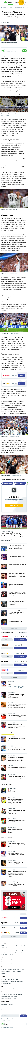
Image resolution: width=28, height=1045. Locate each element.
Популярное (22, 952)
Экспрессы (13, 959)
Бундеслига (17, 948)
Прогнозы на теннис (15, 964)
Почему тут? (7, 639)
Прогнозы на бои (5, 964)
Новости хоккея (5, 981)
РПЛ (2, 946)
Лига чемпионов (8, 946)
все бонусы (23, 914)
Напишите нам (22, 1023)
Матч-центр (14, 950)
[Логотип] (5, 2)
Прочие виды (5, 1001)
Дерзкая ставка (21, 959)
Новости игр (4, 1009)
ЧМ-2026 (23, 946)
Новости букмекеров (6, 969)
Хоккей (3, 976)
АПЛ (2, 948)
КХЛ (2, 979)
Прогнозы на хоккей (17, 962)
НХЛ (6, 979)
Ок (23, 1015)
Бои (2, 986)
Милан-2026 (4, 1004)
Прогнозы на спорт (6, 957)
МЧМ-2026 (15, 979)
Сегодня (3, 959)
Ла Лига (6, 948)
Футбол (11, 7)
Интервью (10, 954)
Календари (21, 950)
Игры (2, 1007)
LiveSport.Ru (5, 7)
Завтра (8, 959)
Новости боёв (12, 989)
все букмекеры (22, 632)
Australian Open (5, 994)
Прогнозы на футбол (13, 952)
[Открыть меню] (2, 2)
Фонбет (13, 971)
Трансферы (4, 952)
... (24, 4)
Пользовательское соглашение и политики (10, 1036)
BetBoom (19, 971)
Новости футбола (5, 950)
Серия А (11, 948)
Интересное (4, 954)
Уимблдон (12, 994)
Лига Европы (17, 946)
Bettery (3, 973)
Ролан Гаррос (19, 994)
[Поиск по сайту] (26, 2)
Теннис (3, 992)
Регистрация (20, 639)
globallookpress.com (7, 43)
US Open (14, 998)
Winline (14, 969)
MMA (2, 989)
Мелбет (19, 969)
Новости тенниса (5, 996)
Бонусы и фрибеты (5, 971)
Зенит (23, 969)
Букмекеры (4, 966)
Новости (10, 1004)
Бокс (6, 989)
